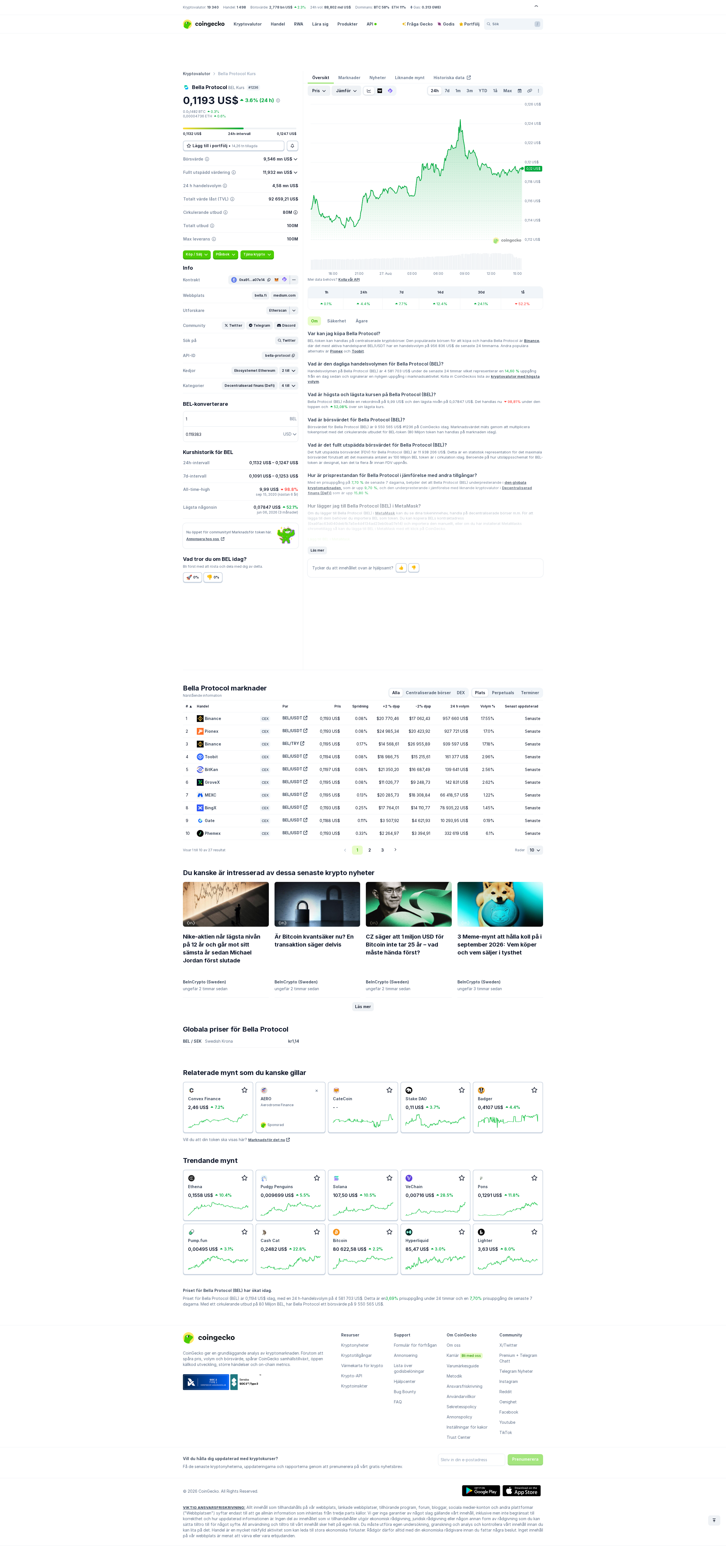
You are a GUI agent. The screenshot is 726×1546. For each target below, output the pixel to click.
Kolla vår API (349, 279)
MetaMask (385, 513)
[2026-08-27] (519, 91)
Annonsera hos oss (203, 539)
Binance (531, 340)
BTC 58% (381, 7)
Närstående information (202, 695)
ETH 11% (399, 7)
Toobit (358, 351)
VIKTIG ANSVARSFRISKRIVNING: (214, 1507)
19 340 (213, 7)
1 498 (241, 7)
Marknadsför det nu (266, 1139)
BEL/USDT (292, 717)
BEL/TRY (290, 743)
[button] (260, 295)
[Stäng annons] (316, 1091)
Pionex (336, 351)
